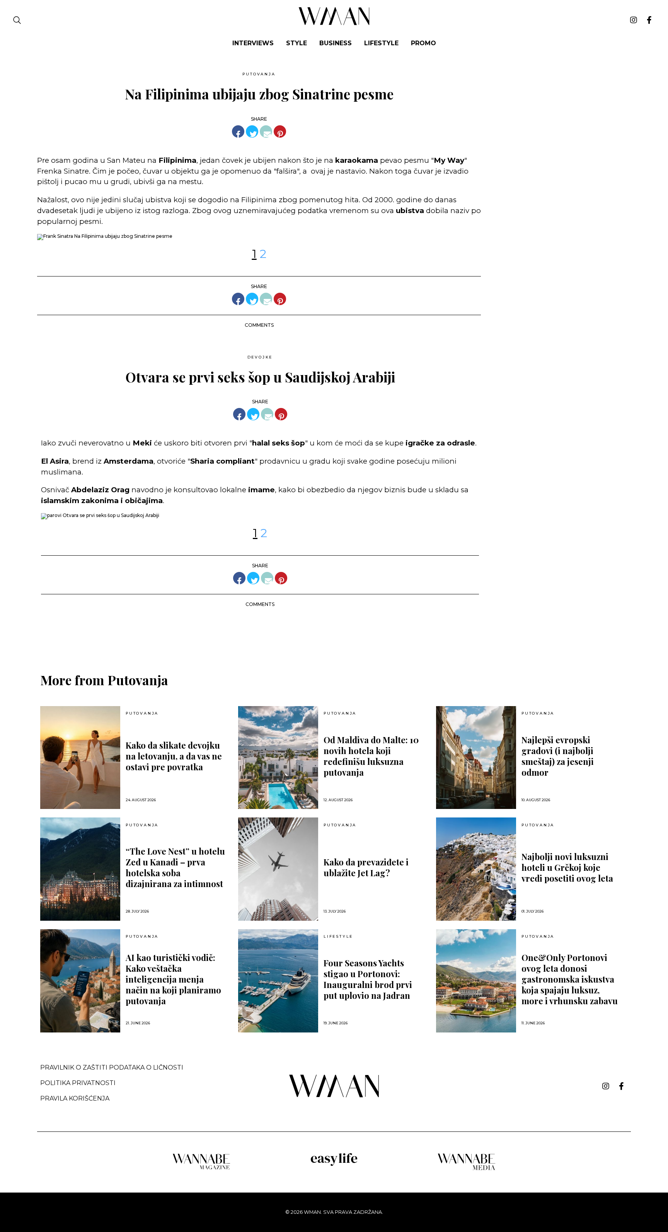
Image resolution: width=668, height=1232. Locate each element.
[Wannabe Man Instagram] (633, 20)
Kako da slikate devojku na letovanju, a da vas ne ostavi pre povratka (174, 756)
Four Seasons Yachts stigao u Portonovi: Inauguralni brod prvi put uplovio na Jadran (368, 979)
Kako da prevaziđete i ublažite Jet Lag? (366, 867)
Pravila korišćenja (74, 1098)
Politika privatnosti (78, 1083)
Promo (423, 43)
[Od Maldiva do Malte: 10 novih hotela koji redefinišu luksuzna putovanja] (278, 757)
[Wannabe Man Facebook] (649, 20)
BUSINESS (335, 43)
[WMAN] (334, 24)
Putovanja (258, 74)
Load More (334, 633)
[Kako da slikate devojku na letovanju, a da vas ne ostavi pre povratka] (80, 757)
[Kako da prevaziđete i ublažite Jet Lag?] (278, 869)
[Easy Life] (334, 1164)
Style (296, 43)
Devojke (260, 357)
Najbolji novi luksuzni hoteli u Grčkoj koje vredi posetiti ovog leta (567, 867)
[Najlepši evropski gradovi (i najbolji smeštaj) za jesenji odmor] (476, 757)
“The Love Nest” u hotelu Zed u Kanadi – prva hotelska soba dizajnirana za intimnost (175, 867)
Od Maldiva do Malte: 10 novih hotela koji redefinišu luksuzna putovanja (371, 756)
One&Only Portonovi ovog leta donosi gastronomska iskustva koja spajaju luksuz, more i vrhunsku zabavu (569, 979)
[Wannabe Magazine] (201, 1169)
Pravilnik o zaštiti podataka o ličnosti (111, 1067)
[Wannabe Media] (466, 1169)
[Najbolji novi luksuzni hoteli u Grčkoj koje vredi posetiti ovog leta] (476, 869)
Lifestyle (381, 43)
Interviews (253, 43)
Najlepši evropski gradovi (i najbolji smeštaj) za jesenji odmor (557, 756)
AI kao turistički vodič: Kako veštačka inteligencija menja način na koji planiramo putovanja (173, 979)
